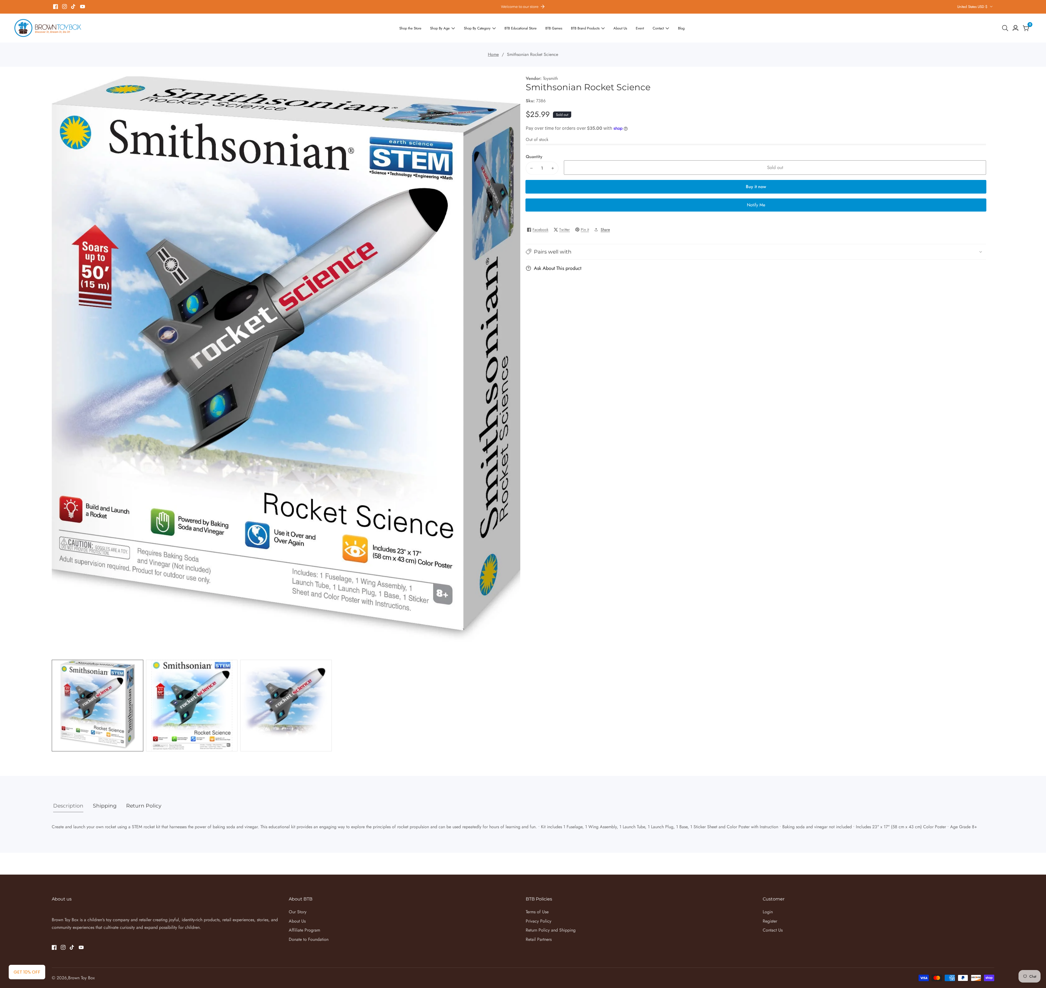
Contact (646, 28)
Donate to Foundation (309, 939)
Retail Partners (539, 939)
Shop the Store (422, 28)
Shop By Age (449, 28)
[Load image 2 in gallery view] (192, 705)
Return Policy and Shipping (551, 930)
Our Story (297, 912)
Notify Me (756, 205)
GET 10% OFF (27, 972)
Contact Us (773, 930)
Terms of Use (537, 912)
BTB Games (551, 28)
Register (770, 921)
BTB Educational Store (522, 28)
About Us (611, 28)
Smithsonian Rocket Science (532, 54)
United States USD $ (973, 6)
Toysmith (550, 78)
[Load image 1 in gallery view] (97, 705)
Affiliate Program (304, 930)
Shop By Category (482, 28)
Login (768, 912)
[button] (756, 251)
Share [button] (605, 229)
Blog (668, 28)
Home (493, 54)
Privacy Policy (538, 921)
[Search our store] (1006, 28)
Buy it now (756, 186)
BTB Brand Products (579, 28)
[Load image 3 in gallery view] (286, 705)
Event (629, 28)
